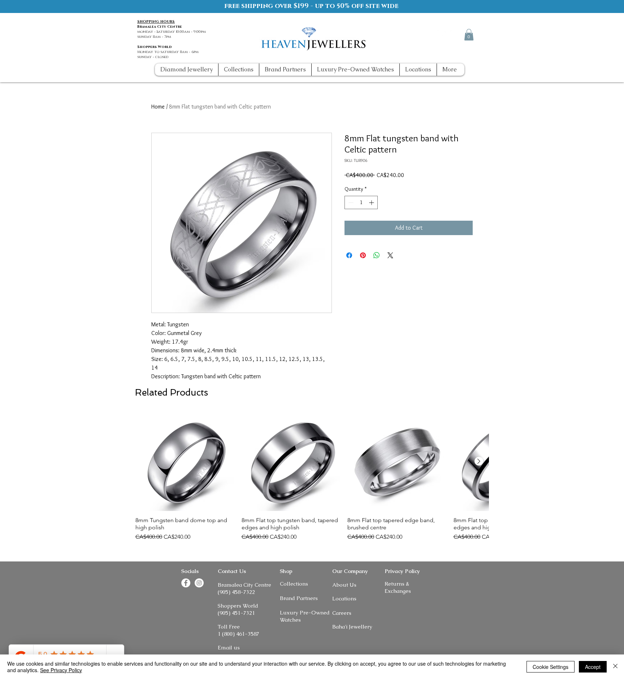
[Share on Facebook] (349, 255)
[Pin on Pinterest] (363, 255)
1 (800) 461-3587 (238, 633)
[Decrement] (350, 202)
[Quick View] (184, 461)
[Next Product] (478, 461)
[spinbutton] (361, 202)
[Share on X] (390, 255)
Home (158, 106)
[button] (469, 34)
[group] (312, 477)
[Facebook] (441, 34)
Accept (593, 666)
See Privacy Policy (61, 670)
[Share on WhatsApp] (376, 255)
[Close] (615, 666)
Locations (344, 598)
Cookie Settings (550, 666)
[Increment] (372, 202)
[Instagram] (455, 34)
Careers (341, 612)
